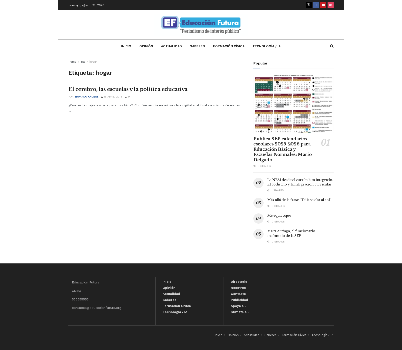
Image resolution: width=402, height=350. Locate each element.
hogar (93, 61)
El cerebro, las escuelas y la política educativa (128, 89)
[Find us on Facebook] (316, 5)
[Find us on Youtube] (323, 5)
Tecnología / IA (266, 46)
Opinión (146, 46)
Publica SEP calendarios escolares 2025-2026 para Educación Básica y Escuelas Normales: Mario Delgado (282, 149)
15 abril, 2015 (112, 96)
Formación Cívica (229, 46)
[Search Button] (332, 46)
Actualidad (171, 46)
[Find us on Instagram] (331, 5)
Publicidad (239, 300)
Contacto (238, 294)
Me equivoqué (279, 215)
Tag (83, 61)
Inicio (126, 46)
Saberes (197, 46)
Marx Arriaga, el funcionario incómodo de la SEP (291, 233)
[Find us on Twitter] (309, 5)
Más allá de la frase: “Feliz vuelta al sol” (299, 200)
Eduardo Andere (86, 96)
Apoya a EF (240, 306)
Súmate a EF (241, 312)
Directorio (239, 281)
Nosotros (238, 287)
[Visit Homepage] (201, 25)
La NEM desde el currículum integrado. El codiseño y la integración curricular (300, 182)
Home (72, 61)
